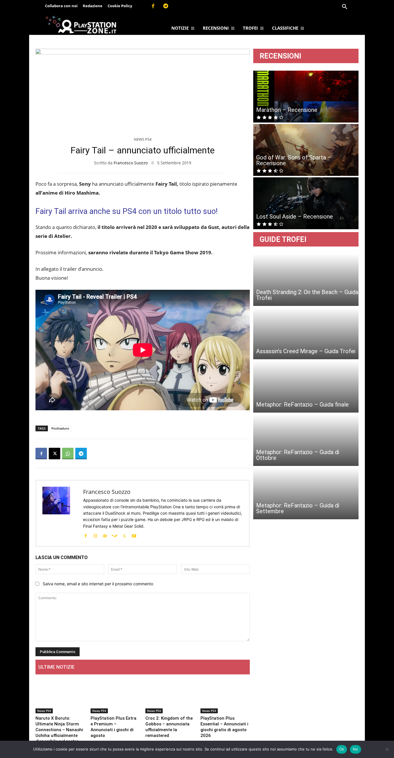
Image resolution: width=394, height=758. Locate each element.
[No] (387, 749)
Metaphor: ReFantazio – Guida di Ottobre (297, 455)
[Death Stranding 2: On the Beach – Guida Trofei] (306, 280)
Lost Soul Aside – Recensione (294, 216)
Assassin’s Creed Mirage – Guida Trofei (305, 351)
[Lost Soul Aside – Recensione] (306, 203)
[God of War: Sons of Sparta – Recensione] (306, 150)
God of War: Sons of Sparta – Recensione (293, 160)
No (355, 749)
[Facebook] (153, 6)
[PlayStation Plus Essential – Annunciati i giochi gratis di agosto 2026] (225, 696)
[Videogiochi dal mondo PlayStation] (81, 24)
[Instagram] (95, 535)
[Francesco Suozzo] (59, 513)
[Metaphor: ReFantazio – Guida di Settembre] (306, 493)
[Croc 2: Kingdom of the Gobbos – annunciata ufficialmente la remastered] (170, 696)
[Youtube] (133, 535)
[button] (345, 7)
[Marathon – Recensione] (306, 97)
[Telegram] (166, 6)
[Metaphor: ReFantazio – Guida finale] (306, 387)
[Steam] (114, 535)
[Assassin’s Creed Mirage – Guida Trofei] (306, 333)
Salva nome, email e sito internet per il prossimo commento (98, 583)
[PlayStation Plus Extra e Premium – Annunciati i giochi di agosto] (115, 696)
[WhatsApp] (68, 453)
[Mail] (104, 535)
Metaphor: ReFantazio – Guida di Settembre (297, 508)
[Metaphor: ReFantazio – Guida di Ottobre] (306, 440)
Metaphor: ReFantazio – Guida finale (302, 404)
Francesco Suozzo (131, 162)
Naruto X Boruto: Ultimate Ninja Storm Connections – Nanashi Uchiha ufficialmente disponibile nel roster (59, 730)
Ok (341, 749)
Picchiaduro (60, 428)
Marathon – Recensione (286, 109)
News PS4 (142, 139)
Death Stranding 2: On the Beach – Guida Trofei (307, 295)
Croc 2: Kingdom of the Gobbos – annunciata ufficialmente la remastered (169, 727)
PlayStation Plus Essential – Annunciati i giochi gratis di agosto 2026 (224, 727)
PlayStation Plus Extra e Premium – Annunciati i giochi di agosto (113, 727)
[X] (54, 453)
